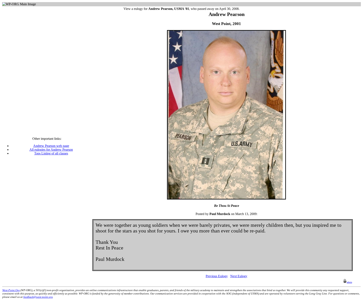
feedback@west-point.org (38, 296)
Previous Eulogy (217, 276)
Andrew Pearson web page (51, 146)
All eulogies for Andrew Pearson (51, 149)
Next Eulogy (238, 276)
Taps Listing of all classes (51, 153)
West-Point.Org (11, 290)
